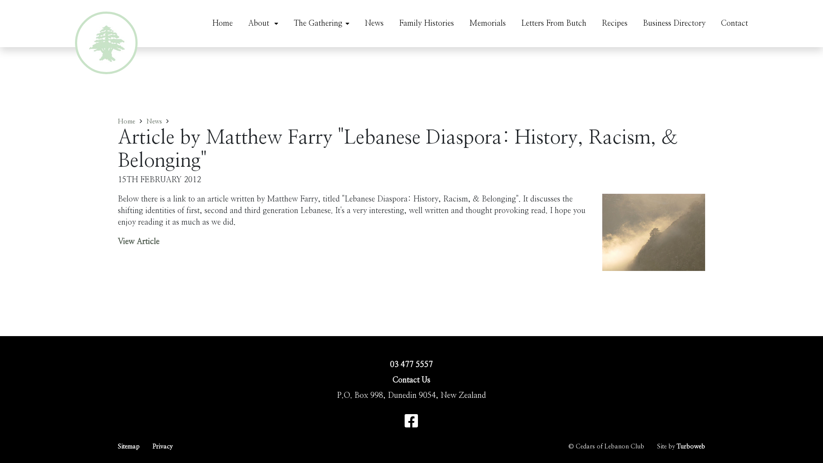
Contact (734, 23)
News (374, 23)
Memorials (487, 23)
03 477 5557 (411, 365)
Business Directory (674, 23)
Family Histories (426, 23)
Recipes (615, 23)
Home (222, 23)
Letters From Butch (553, 23)
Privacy (163, 446)
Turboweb (691, 446)
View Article (138, 242)
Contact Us (411, 380)
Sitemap (129, 446)
